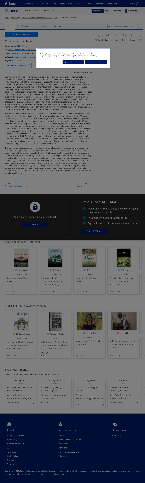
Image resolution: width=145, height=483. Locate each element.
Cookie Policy (93, 56)
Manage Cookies (47, 62)
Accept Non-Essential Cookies (95, 62)
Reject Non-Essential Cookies (73, 62)
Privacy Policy (83, 56)
